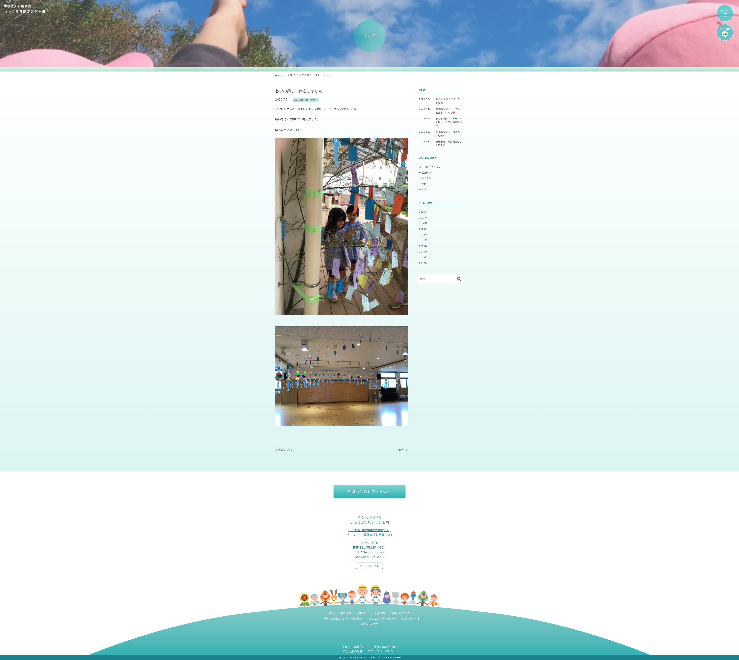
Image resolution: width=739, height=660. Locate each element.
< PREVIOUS (283, 450)
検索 (459, 279)
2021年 (423, 240)
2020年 (423, 246)
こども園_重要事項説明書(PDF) (370, 530)
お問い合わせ (369, 624)
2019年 (423, 251)
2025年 (423, 217)
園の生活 (345, 613)
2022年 (423, 234)
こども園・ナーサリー (431, 166)
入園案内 (379, 613)
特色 (331, 613)
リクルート (409, 618)
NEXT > (403, 450)
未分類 (422, 189)
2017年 (423, 263)
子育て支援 (425, 178)
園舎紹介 (362, 613)
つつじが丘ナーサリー (382, 618)
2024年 (423, 223)
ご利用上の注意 (353, 651)
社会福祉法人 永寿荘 (384, 646)
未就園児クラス (427, 172)
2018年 (423, 257)
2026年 (423, 212)
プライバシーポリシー (382, 651)
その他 (422, 183)
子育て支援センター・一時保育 (342, 618)
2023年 (423, 229)
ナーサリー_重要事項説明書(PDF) (369, 535)
